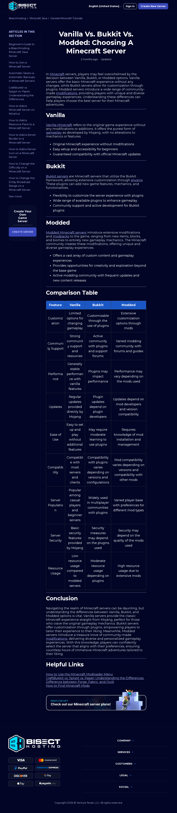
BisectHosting (17, 18)
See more (15, 196)
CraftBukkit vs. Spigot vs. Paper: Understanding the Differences (21, 93)
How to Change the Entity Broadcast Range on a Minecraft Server (22, 183)
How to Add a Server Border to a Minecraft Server (22, 138)
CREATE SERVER (22, 231)
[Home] (22, 6)
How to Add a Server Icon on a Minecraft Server (22, 153)
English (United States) (104, 6)
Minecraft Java (38, 18)
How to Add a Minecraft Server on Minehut (22, 109)
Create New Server (153, 6)
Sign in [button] (130, 6)
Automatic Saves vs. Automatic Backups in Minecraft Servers (22, 76)
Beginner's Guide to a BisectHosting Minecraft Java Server (22, 50)
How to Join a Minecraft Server (19, 64)
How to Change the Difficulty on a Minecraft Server (22, 167)
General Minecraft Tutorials (66, 18)
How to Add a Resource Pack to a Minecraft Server (21, 124)
